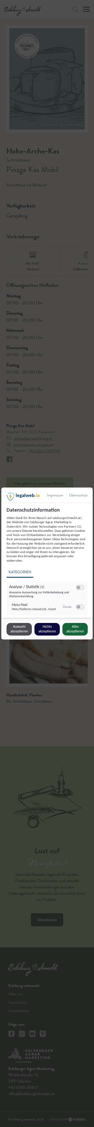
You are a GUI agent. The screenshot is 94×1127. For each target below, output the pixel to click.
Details (67, 607)
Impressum (55, 495)
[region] (48, 562)
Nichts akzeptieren (47, 629)
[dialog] (47, 563)
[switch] (80, 587)
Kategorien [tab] (20, 572)
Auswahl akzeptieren (19, 629)
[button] (78, 587)
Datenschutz (78, 495)
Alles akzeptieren (75, 629)
